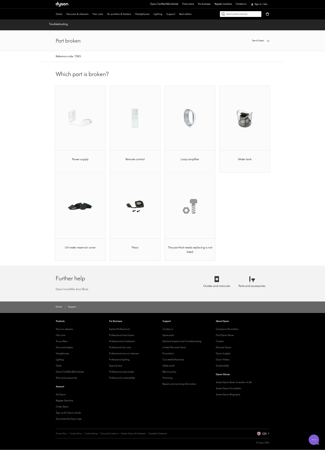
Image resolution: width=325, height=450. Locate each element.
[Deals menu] (64, 14)
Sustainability (222, 365)
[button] (244, 41)
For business (204, 4)
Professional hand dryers (121, 335)
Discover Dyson (223, 347)
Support (170, 14)
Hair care (98, 14)
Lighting (158, 14)
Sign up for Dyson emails (68, 412)
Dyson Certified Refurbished (164, 4)
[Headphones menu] (151, 14)
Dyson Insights (223, 353)
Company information (227, 329)
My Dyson (61, 394)
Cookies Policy (76, 433)
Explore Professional (119, 329)
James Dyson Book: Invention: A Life (234, 382)
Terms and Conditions (109, 433)
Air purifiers (62, 341)
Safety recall (168, 365)
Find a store (188, 4)
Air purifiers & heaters (119, 14)
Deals (59, 14)
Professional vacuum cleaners (124, 353)
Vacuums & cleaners (77, 14)
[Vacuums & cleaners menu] (90, 14)
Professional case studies (121, 371)
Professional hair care (120, 347)
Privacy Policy (61, 433)
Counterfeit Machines (173, 359)
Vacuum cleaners (64, 329)
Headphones (142, 14)
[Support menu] (177, 14)
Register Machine (64, 400)
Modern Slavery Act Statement (133, 433)
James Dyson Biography (228, 394)
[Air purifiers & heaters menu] (132, 14)
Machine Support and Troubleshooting (181, 341)
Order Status (62, 406)
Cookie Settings (91, 433)
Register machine (223, 4)
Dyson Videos (223, 359)
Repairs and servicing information (179, 384)
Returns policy (169, 371)
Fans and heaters (64, 347)
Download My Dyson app (69, 418)
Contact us (241, 4)
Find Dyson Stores (225, 335)
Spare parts (168, 335)
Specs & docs (115, 365)
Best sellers (185, 14)
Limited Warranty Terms (174, 347)
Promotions (168, 353)
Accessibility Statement (158, 433)
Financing (167, 377)
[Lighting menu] (164, 14)
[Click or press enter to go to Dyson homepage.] (62, 4)
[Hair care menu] (104, 14)
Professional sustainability (122, 377)
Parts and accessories (66, 377)
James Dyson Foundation (228, 388)
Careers (220, 341)
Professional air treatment (122, 341)
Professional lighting (119, 359)
